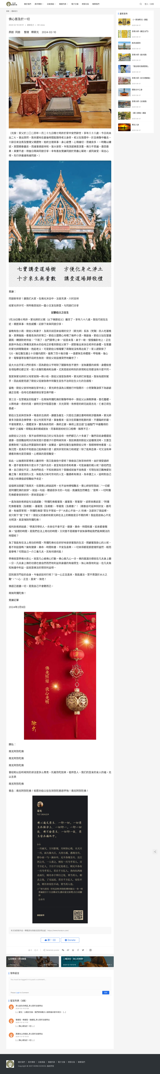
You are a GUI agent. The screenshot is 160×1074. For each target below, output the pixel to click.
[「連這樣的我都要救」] (124, 69)
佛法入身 (135, 125)
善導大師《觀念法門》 (140, 31)
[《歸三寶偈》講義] (124, 116)
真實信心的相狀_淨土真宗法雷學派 (29, 1034)
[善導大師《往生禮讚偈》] (124, 81)
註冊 (152, 4)
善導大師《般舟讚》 (140, 55)
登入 (146, 4)
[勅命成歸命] (124, 46)
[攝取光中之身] (124, 92)
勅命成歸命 (136, 43)
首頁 (7, 11)
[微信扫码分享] (63, 950)
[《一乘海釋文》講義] (124, 22)
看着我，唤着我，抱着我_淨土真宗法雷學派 (33, 1020)
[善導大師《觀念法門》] (124, 34)
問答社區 (85, 4)
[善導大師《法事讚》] (124, 104)
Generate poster (52, 950)
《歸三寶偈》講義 (139, 113)
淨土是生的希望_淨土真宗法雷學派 (29, 1006)
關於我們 (27, 4)
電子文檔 (74, 4)
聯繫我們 (95, 4)
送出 (105, 993)
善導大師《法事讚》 (140, 101)
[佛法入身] (124, 127)
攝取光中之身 (137, 89)
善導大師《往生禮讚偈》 (141, 78)
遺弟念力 (30, 25)
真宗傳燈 (38, 4)
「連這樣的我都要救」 (140, 66)
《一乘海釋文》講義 (140, 19)
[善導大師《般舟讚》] (124, 57)
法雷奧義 (50, 4)
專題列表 (62, 4)
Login (18, 993)
